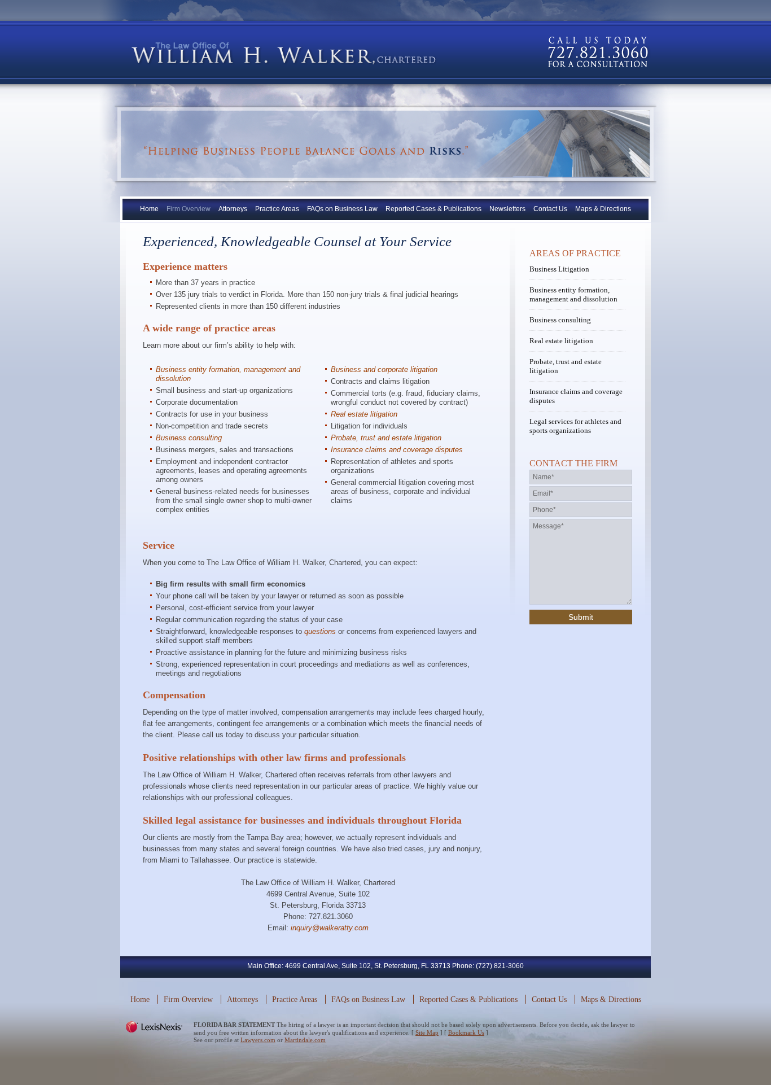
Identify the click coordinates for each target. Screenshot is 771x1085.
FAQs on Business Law (342, 209)
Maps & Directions (603, 209)
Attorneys (232, 209)
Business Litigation (559, 269)
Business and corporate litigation (384, 369)
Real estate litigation (364, 414)
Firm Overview (189, 209)
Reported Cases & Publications (433, 209)
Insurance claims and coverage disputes (397, 449)
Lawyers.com (257, 1039)
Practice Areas (277, 209)
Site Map (427, 1032)
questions (320, 631)
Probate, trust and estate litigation (386, 438)
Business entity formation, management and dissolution (573, 294)
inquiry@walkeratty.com (330, 928)
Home (149, 209)
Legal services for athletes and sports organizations (575, 426)
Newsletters (507, 209)
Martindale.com (305, 1039)
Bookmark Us (466, 1032)
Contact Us (550, 209)
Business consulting (189, 438)
